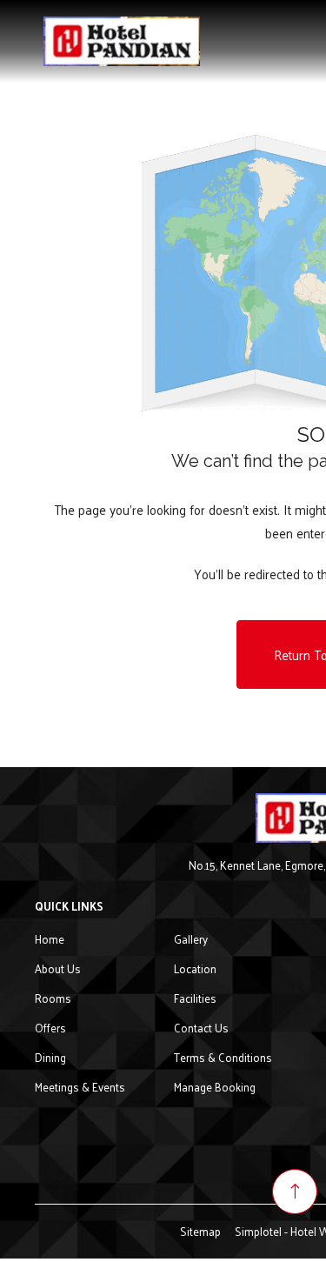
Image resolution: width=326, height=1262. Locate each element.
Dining (50, 1057)
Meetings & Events (80, 1087)
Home (49, 939)
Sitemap (200, 1231)
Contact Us (201, 1028)
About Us (58, 968)
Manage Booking (215, 1087)
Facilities (195, 998)
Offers (50, 1028)
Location (195, 968)
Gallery (191, 939)
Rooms (53, 998)
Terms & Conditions (223, 1057)
